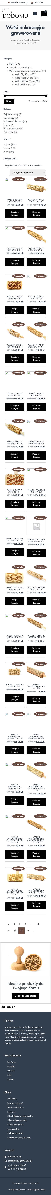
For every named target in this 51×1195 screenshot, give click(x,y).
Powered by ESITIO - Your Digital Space (26, 1189)
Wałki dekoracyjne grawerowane (25, 71)
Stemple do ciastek (18, 67)
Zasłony (10, 1079)
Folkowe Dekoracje (13, 121)
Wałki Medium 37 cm (25, 81)
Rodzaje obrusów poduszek (18, 1137)
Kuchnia (13, 64)
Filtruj (9, 101)
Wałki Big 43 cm (23, 74)
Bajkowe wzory (11, 114)
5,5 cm (7, 148)
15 (8, 930)
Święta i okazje (11, 128)
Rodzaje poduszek (15, 1133)
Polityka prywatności (15, 1124)
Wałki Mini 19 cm (23, 84)
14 (38, 924)
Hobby (7, 125)
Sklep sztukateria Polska (17, 1120)
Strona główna (17, 39)
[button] (35, 13)
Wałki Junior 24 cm (24, 77)
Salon (9, 1075)
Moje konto (12, 1098)
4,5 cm (7, 144)
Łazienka (10, 1070)
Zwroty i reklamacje (15, 1107)
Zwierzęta (8, 132)
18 (28, 930)
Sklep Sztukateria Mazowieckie (20, 1116)
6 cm (6, 151)
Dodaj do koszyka (15, 214)
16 (15, 930)
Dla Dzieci (11, 1062)
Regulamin (11, 1111)
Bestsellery (9, 118)
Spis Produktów (13, 1129)
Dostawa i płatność (15, 1103)
